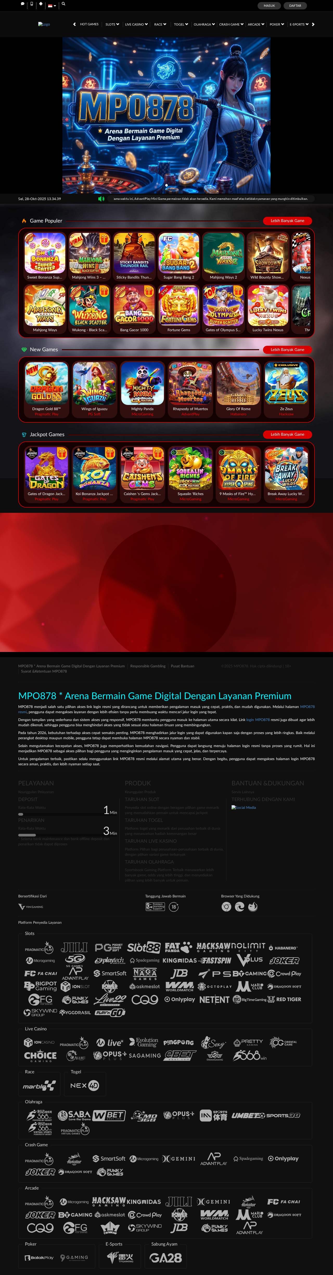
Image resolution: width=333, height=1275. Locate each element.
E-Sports (297, 24)
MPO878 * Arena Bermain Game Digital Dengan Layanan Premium (71, 666)
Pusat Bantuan (182, 666)
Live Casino (135, 24)
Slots (111, 24)
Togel (179, 24)
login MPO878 (258, 720)
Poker (275, 24)
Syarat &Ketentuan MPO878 (44, 671)
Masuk (269, 5)
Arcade (254, 24)
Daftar (295, 5)
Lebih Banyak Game (287, 221)
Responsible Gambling (147, 666)
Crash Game (229, 24)
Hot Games (89, 24)
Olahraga (203, 24)
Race (158, 24)
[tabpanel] (166, 115)
